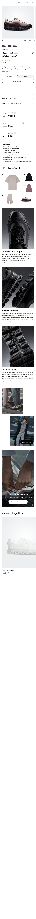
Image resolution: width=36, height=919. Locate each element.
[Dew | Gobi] (4, 45)
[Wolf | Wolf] (15, 45)
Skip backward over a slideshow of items (17, 578)
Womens (26, 2)
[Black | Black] (9, 45)
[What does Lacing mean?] (15, 113)
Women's (9, 76)
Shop (19, 2)
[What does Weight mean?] (15, 133)
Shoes (32, 2)
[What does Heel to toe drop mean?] (23, 123)
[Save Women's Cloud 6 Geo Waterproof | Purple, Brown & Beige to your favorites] (32, 53)
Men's (25, 76)
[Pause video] (32, 505)
